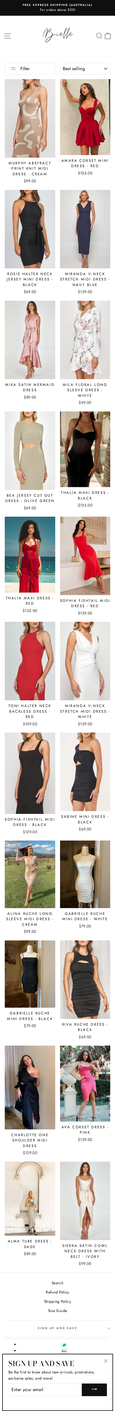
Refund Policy (57, 1292)
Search (57, 1283)
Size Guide (57, 1310)
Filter (24, 68)
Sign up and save (57, 1328)
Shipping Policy (57, 1301)
